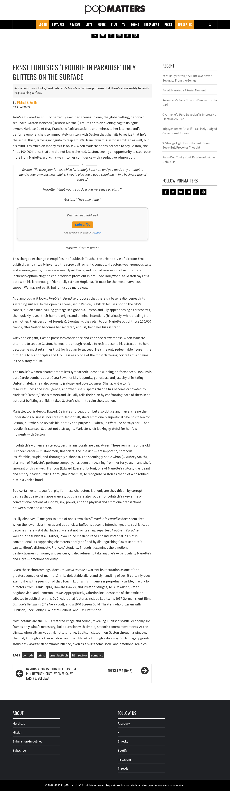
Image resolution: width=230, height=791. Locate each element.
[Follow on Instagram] (119, 34)
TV (123, 24)
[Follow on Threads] (127, 34)
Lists (89, 24)
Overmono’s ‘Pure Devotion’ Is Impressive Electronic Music (189, 117)
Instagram (124, 760)
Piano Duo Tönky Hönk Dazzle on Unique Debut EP (188, 159)
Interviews (151, 24)
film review (79, 655)
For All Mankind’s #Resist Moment (184, 90)
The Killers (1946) (120, 670)
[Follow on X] (94, 34)
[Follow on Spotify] (135, 34)
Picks (168, 24)
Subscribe (185, 24)
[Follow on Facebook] (111, 34)
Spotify (122, 751)
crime (41, 655)
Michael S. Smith (27, 102)
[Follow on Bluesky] (103, 34)
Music (102, 24)
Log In (42, 24)
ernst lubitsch (59, 655)
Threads (123, 769)
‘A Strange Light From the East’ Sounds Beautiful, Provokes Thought (187, 145)
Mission (17, 732)
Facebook (124, 723)
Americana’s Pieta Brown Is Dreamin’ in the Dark (189, 102)
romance (97, 655)
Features (58, 24)
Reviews (75, 24)
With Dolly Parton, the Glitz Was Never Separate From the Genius (186, 78)
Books (135, 24)
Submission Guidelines (27, 741)
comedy (28, 655)
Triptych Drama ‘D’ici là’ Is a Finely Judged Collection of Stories (189, 131)
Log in (97, 232)
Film (114, 24)
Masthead (19, 723)
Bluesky (123, 741)
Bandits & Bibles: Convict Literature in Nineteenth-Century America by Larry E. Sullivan (51, 673)
